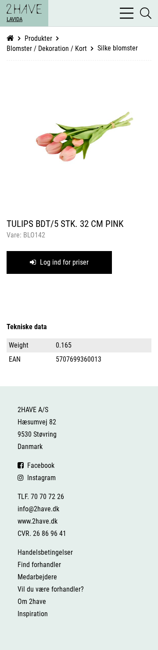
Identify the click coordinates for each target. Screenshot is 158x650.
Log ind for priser (63, 262)
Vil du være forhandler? (51, 589)
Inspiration (33, 614)
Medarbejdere (37, 577)
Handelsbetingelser (45, 552)
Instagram (40, 478)
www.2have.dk (37, 521)
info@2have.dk (38, 509)
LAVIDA (14, 19)
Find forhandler (39, 564)
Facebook (39, 465)
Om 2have (32, 601)
